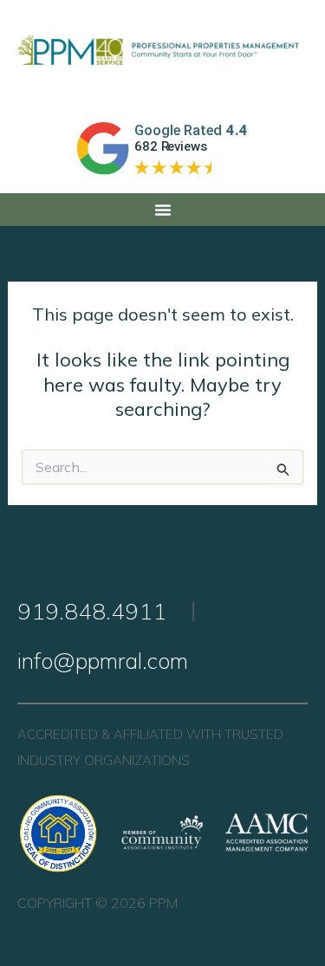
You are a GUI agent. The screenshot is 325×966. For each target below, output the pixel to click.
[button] (163, 210)
